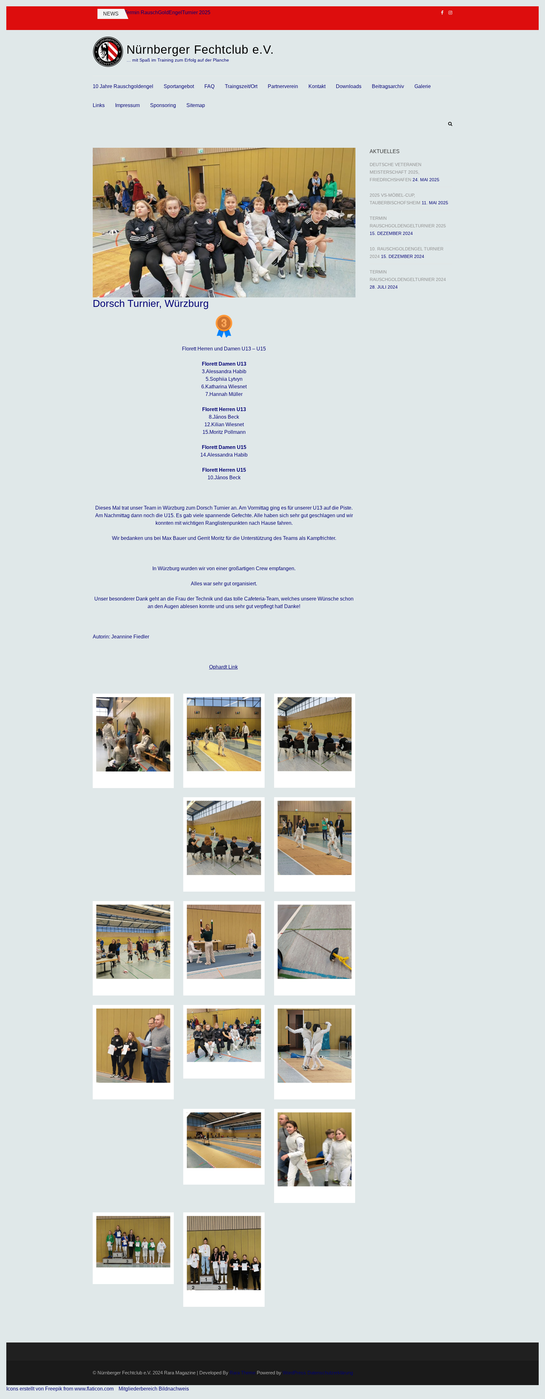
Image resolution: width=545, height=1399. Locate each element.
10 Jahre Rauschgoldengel (123, 86)
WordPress (294, 1372)
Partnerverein (283, 86)
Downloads (348, 86)
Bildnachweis (174, 1388)
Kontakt (316, 86)
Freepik (53, 1388)
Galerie (422, 86)
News (111, 13)
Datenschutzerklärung (330, 1372)
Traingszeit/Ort (241, 86)
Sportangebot (179, 86)
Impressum (127, 105)
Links (99, 105)
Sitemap (195, 105)
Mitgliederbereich (139, 1388)
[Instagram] (450, 12)
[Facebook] (442, 12)
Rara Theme (242, 1372)
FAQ (209, 86)
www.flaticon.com (94, 1388)
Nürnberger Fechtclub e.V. (200, 49)
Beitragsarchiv (388, 86)
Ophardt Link (223, 667)
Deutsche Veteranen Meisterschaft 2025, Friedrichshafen (395, 172)
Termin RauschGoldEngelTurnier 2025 (167, 12)
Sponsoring (163, 105)
